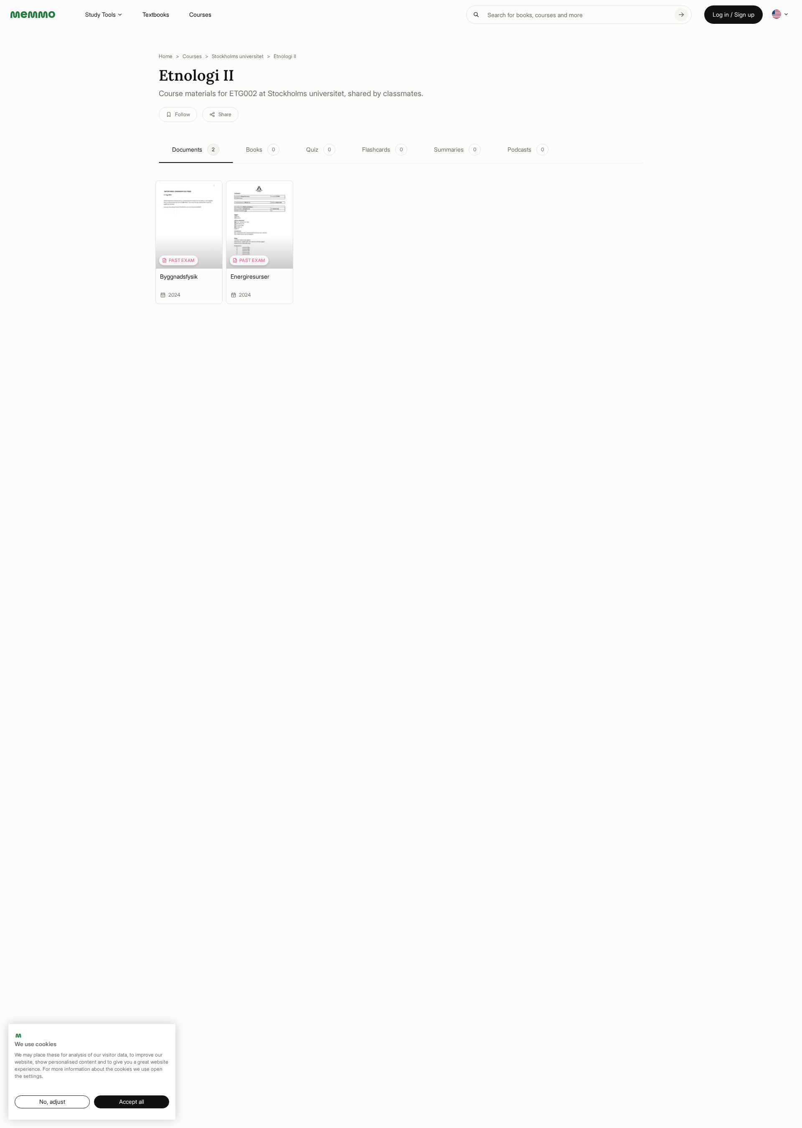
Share (224, 114)
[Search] (681, 14)
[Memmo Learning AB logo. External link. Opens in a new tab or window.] (18, 1035)
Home (166, 56)
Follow (182, 114)
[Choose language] (780, 14)
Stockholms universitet (238, 56)
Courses (200, 14)
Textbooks (155, 14)
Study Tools (100, 14)
